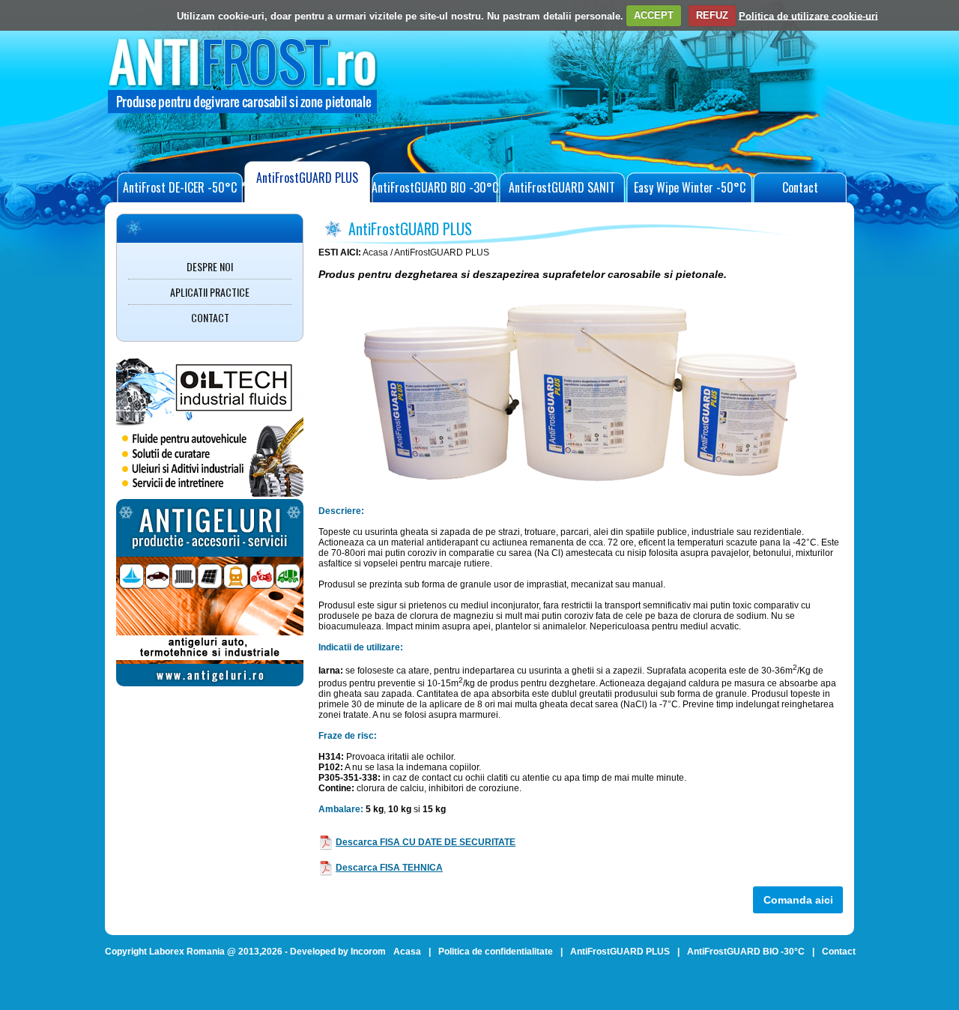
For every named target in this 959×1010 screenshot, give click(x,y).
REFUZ (712, 15)
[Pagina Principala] (243, 114)
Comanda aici (798, 900)
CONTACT (210, 317)
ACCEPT (654, 15)
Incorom (368, 951)
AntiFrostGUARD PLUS (307, 178)
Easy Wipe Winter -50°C (689, 187)
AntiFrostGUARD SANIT (562, 187)
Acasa (375, 252)
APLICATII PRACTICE (209, 292)
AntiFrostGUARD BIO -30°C (435, 187)
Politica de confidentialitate (495, 951)
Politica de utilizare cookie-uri (808, 15)
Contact (800, 187)
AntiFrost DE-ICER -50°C (180, 187)
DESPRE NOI (210, 266)
